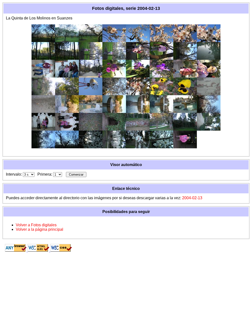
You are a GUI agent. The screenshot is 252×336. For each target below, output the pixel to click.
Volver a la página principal (39, 229)
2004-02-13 (192, 198)
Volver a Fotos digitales (36, 225)
